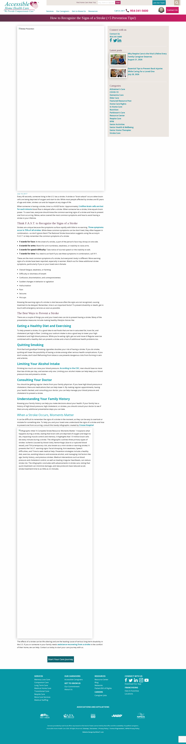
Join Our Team (159, 3)
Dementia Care (116, 95)
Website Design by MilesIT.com (93, 732)
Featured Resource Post (120, 101)
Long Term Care (41, 685)
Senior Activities (117, 124)
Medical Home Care (42, 688)
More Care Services (42, 697)
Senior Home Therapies (120, 130)
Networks (99, 685)
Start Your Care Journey (60, 659)
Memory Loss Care (42, 679)
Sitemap (86, 728)
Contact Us (172, 10)
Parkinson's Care (117, 112)
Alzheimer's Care (117, 89)
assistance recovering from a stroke (73, 644)
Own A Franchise (132, 691)
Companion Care (41, 682)
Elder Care (114, 98)
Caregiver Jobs (101, 695)
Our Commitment (71, 686)
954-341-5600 (139, 11)
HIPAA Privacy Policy (132, 728)
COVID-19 (114, 92)
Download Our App (133, 684)
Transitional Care (41, 691)
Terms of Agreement (117, 728)
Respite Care (115, 118)
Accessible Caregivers (73, 679)
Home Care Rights (118, 104)
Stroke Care (115, 133)
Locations (129, 693)
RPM (112, 121)
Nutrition (114, 109)
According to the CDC (69, 368)
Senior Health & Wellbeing (121, 127)
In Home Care (116, 107)
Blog (96, 682)
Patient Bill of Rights (103, 688)
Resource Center (117, 115)
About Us (68, 689)
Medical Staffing (41, 700)
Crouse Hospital (86, 425)
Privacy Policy (103, 728)
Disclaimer (93, 728)
